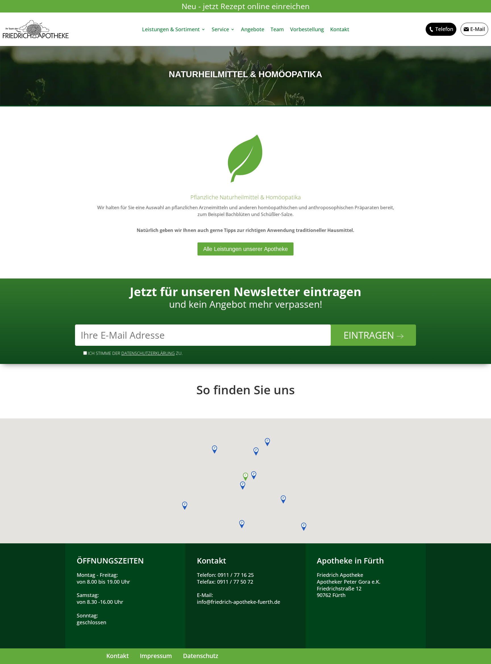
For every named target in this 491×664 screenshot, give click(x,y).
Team (277, 30)
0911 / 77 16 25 (236, 574)
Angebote (252, 30)
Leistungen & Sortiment (171, 30)
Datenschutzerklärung (148, 353)
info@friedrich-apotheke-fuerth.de (238, 601)
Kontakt (339, 30)
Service (220, 30)
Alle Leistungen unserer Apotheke (245, 249)
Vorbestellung (307, 30)
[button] (245, 477)
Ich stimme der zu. (135, 353)
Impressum (156, 656)
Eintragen (370, 335)
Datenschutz (200, 656)
